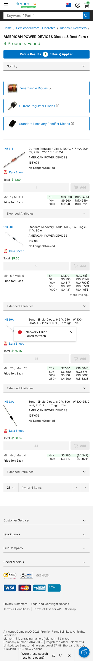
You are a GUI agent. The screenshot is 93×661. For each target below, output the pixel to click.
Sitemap (70, 609)
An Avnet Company (16, 631)
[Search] (86, 15)
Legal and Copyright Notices (50, 604)
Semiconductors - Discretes (35, 28)
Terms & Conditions (16, 609)
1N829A (8, 319)
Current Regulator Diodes (37, 106)
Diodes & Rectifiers (73, 28)
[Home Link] (33, 5)
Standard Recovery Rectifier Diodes (44, 123)
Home (7, 28)
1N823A (8, 401)
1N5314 (8, 148)
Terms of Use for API (47, 609)
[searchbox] (43, 15)
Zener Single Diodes (33, 88)
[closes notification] (71, 332)
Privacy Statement (15, 604)
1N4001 (8, 227)
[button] (6, 5)
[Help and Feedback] (84, 652)
